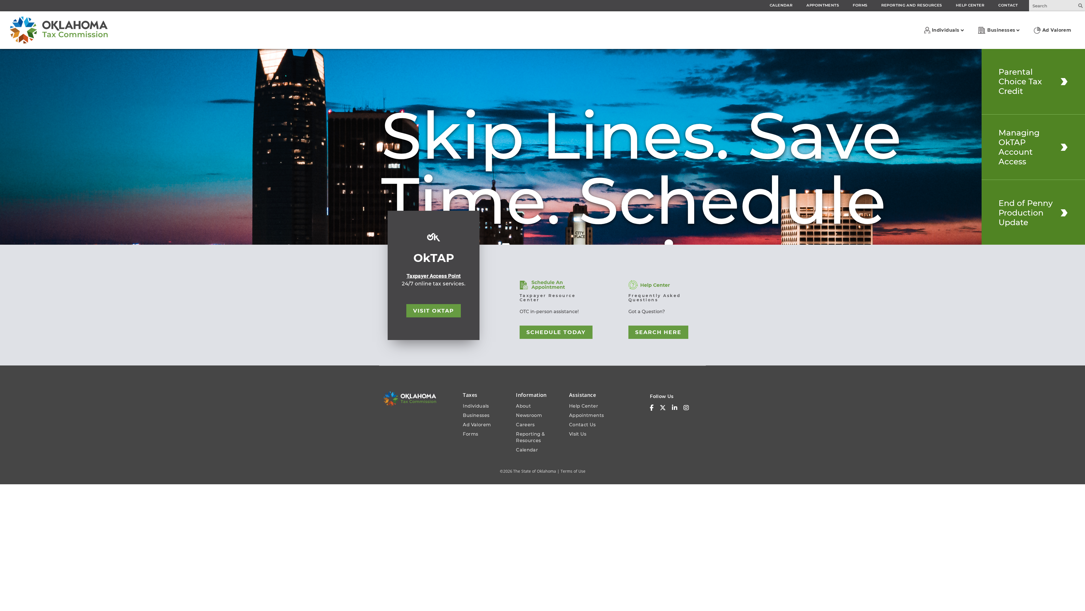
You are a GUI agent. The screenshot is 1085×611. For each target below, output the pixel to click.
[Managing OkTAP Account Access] (1064, 147)
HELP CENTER (970, 5)
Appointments (586, 415)
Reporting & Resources (530, 437)
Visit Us (578, 434)
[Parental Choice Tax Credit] (1064, 81)
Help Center (583, 406)
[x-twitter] (663, 408)
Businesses (476, 415)
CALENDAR (781, 5)
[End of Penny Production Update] (1064, 212)
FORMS (860, 5)
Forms (470, 434)
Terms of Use (573, 471)
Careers (525, 424)
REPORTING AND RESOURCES (911, 5)
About (523, 406)
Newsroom (529, 415)
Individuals (476, 406)
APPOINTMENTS (822, 5)
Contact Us (582, 424)
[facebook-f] (652, 408)
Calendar (527, 450)
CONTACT (1008, 5)
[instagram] (686, 408)
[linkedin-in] (674, 408)
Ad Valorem (477, 424)
